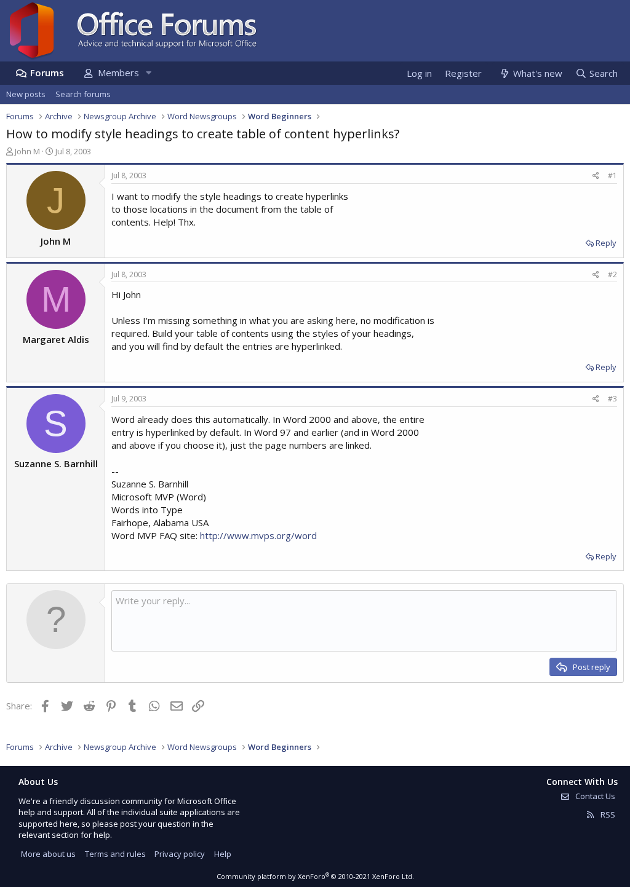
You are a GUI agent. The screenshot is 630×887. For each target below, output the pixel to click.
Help (222, 853)
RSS (607, 814)
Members (118, 72)
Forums (47, 72)
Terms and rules (115, 853)
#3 (612, 398)
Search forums (83, 94)
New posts (26, 94)
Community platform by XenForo (315, 876)
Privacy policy (179, 853)
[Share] (596, 176)
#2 (612, 274)
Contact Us (594, 796)
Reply (606, 242)
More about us (48, 853)
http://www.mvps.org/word (258, 535)
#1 (612, 175)
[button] (148, 72)
